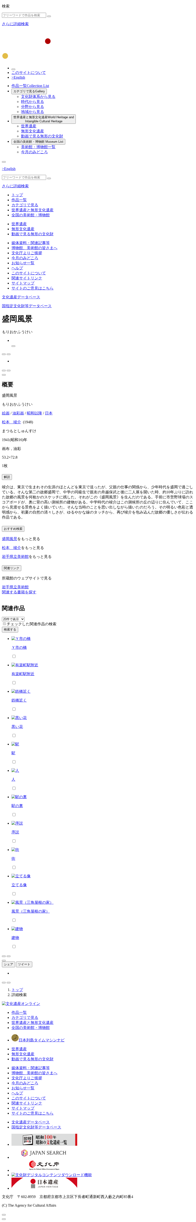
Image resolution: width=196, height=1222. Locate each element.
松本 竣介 (11, 422)
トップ (17, 195)
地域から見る (32, 112)
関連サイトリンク (26, 278)
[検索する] (49, 16)
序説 (15, 832)
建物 (15, 938)
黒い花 (17, 727)
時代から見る (32, 102)
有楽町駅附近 (22, 674)
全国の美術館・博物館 (38, 141)
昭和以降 (34, 413)
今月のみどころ (34, 152)
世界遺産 (28, 126)
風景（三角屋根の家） (30, 911)
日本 (49, 413)
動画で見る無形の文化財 (42, 136)
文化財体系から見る (38, 96)
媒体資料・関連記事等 (30, 243)
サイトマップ (22, 283)
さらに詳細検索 (15, 24)
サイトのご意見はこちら (32, 288)
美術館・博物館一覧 (38, 147)
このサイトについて (28, 73)
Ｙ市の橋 (19, 647)
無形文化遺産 (32, 131)
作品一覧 (30, 86)
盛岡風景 (9, 539)
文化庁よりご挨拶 (26, 253)
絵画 (6, 413)
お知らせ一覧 (22, 263)
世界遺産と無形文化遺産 (43, 119)
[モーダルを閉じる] (4, 1215)
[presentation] (4, 623)
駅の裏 (17, 806)
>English (18, 77)
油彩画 (18, 413)
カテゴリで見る (29, 91)
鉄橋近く (19, 700)
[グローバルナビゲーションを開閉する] (4, 162)
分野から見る (32, 107)
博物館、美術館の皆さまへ (34, 248)
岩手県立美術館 (15, 557)
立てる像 (19, 885)
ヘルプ (17, 268)
